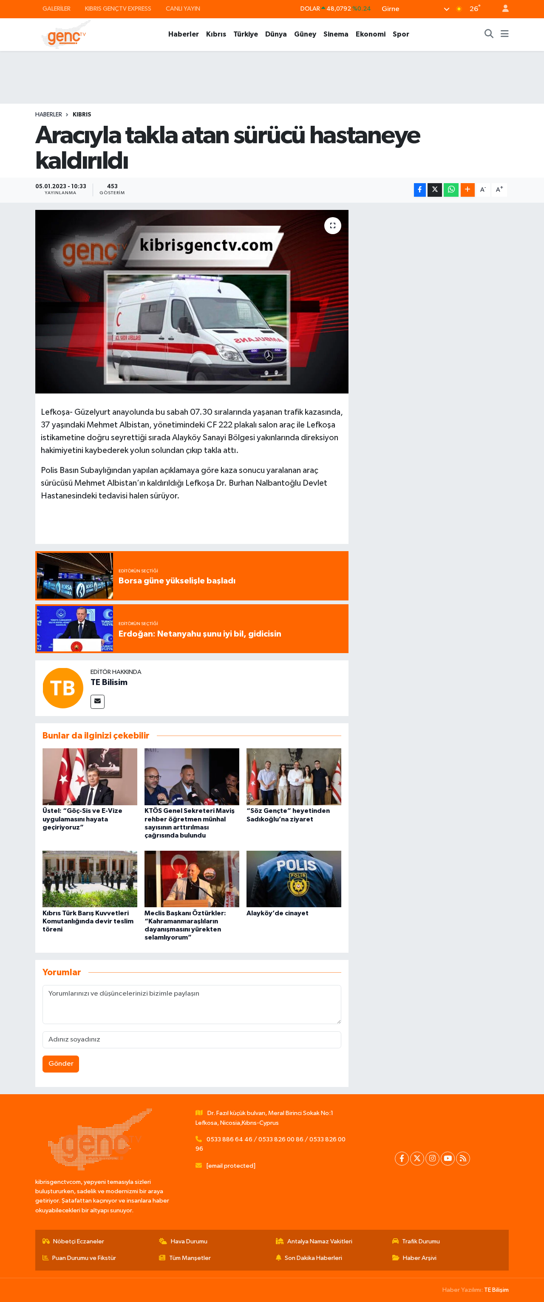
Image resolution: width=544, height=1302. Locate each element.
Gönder (61, 1063)
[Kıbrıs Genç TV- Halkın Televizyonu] (66, 34)
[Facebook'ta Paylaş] (420, 190)
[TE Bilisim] (62, 687)
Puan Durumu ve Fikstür (84, 1258)
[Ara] (489, 34)
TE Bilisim (109, 682)
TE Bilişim (496, 1290)
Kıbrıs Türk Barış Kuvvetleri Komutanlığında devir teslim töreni (87, 921)
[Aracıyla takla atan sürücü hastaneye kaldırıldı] (191, 301)
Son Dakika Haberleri (313, 1258)
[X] (417, 1159)
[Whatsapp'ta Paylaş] (451, 190)
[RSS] (463, 1159)
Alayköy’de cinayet (277, 913)
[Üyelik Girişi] (502, 9)
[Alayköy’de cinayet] (293, 879)
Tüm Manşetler (190, 1258)
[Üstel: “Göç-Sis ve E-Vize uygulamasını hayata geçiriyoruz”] (89, 776)
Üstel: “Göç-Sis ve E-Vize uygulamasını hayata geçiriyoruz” (82, 818)
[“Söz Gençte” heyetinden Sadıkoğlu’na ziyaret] (293, 776)
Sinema (335, 34)
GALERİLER (56, 9)
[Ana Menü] (505, 34)
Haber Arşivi (419, 1258)
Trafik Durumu (421, 1241)
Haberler (183, 34)
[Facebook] (402, 1159)
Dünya (276, 34)
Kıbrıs (216, 34)
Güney (305, 34)
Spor (401, 34)
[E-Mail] (98, 702)
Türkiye (245, 34)
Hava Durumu (189, 1241)
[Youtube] (448, 1159)
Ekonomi (370, 34)
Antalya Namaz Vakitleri (319, 1241)
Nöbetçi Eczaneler (78, 1241)
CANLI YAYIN (183, 9)
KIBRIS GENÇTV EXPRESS (118, 9)
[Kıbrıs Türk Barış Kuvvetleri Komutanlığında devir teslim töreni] (89, 879)
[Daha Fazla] (468, 190)
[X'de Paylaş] (435, 190)
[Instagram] (432, 1159)
